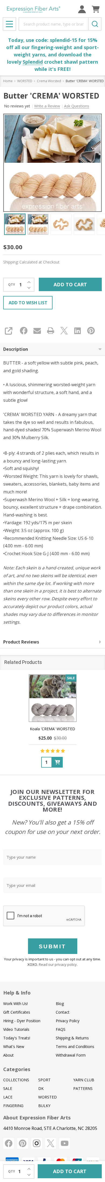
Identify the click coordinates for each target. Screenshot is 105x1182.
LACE (7, 1097)
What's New (13, 1046)
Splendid (33, 62)
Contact (62, 1012)
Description (15, 349)
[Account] (82, 9)
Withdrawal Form (71, 1055)
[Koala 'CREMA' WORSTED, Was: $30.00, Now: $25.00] (52, 698)
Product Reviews (21, 642)
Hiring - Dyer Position (21, 1020)
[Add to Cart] (57, 762)
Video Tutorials (16, 1029)
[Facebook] (23, 330)
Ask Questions (76, 106)
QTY (11, 284)
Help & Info (17, 992)
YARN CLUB (83, 1079)
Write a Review (47, 106)
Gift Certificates (16, 1012)
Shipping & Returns (72, 1037)
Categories (16, 1069)
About (8, 1055)
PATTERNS (83, 1088)
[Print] (50, 330)
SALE (7, 1088)
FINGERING (13, 1105)
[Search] (95, 24)
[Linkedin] (77, 330)
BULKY (44, 1105)
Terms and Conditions (75, 1046)
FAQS (60, 1029)
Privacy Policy (67, 1020)
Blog (60, 1003)
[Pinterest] (91, 330)
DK (41, 1088)
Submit (52, 946)
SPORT (44, 1079)
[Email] (37, 330)
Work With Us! (15, 1003)
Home (8, 81)
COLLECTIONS (16, 1079)
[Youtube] (64, 1143)
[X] (64, 330)
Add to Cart (70, 284)
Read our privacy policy (58, 964)
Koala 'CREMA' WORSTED (52, 728)
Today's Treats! (16, 1037)
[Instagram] (36, 1143)
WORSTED (47, 1097)
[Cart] (96, 9)
